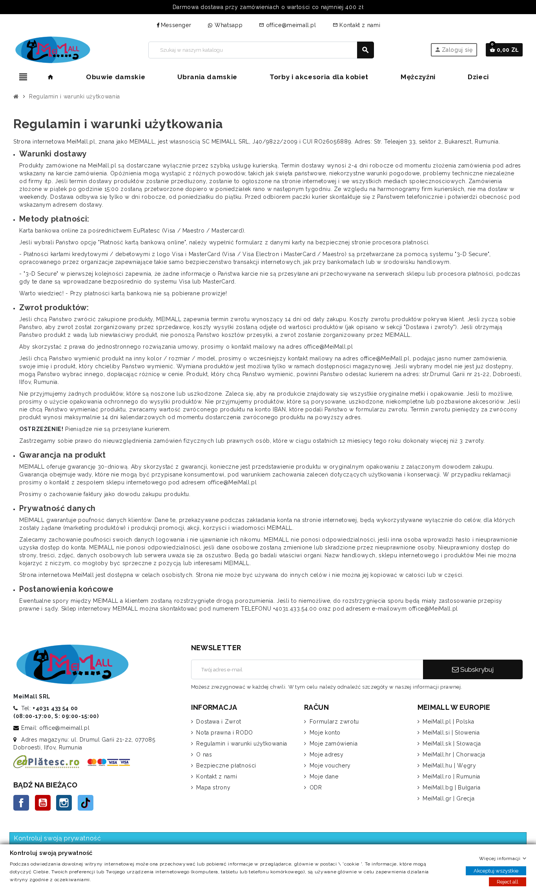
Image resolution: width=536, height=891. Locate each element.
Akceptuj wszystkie (496, 871)
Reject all (507, 882)
